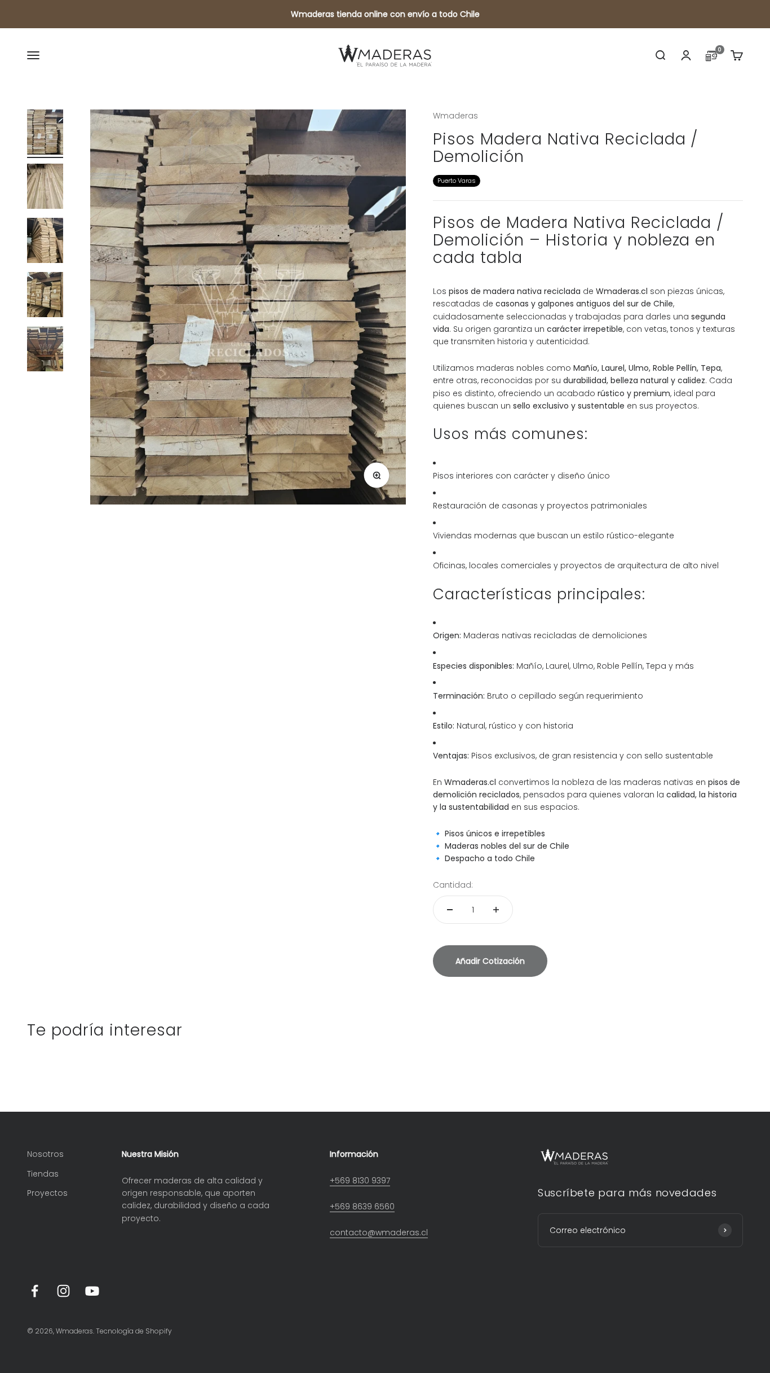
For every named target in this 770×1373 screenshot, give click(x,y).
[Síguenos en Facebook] (34, 1291)
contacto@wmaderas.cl (379, 1232)
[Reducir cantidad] (449, 909)
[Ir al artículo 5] (45, 350)
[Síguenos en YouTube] (92, 1291)
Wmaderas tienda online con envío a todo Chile (385, 14)
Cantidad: (453, 885)
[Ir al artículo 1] (45, 133)
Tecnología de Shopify (134, 1331)
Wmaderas (455, 115)
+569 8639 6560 (362, 1206)
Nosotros (45, 1154)
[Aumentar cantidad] (496, 909)
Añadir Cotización (490, 961)
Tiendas (43, 1173)
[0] (711, 58)
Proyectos (47, 1193)
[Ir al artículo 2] (45, 188)
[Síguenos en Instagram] (63, 1291)
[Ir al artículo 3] (45, 242)
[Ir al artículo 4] (45, 296)
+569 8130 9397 (360, 1180)
